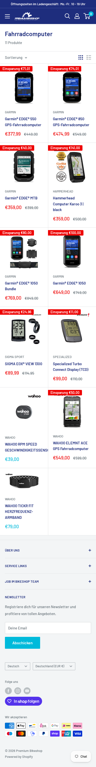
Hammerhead (63, 191)
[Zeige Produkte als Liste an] (89, 57)
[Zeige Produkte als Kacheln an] (81, 57)
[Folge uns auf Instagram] (17, 690)
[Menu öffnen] (7, 16)
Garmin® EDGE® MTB (21, 198)
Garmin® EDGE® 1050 (69, 283)
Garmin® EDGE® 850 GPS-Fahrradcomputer (71, 122)
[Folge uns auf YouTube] (27, 690)
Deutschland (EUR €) (49, 666)
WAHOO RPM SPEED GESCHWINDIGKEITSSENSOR (24, 447)
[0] (87, 16)
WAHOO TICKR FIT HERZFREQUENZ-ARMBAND (19, 511)
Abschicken (22, 642)
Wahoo (10, 437)
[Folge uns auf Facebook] (8, 690)
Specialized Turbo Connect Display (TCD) (70, 366)
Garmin (10, 112)
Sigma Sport (14, 357)
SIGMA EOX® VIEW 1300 (23, 363)
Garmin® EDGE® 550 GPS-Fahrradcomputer (23, 122)
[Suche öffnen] (67, 16)
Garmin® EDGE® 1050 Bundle (21, 286)
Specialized (62, 357)
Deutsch (13, 666)
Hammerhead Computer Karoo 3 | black (68, 204)
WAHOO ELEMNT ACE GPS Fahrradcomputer (71, 446)
